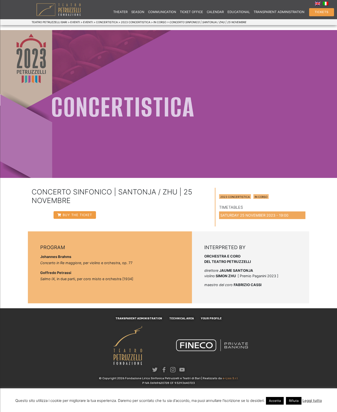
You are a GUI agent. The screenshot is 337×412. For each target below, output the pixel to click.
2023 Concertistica (235, 197)
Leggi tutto (312, 400)
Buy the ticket (77, 215)
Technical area (181, 318)
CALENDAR (215, 12)
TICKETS (322, 12)
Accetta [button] (275, 401)
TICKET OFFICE (191, 12)
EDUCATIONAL (238, 12)
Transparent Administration (279, 12)
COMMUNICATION (162, 12)
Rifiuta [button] (294, 401)
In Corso (261, 197)
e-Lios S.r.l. (230, 378)
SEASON (137, 12)
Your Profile (211, 318)
